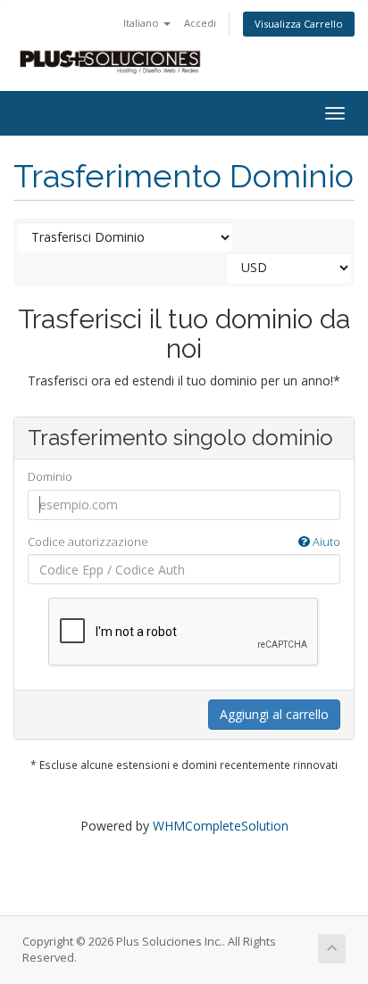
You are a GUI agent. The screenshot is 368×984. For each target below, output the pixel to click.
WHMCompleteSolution (221, 825)
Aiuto (325, 541)
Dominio (50, 476)
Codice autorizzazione (184, 541)
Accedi (200, 22)
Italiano (142, 22)
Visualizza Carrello (299, 23)
